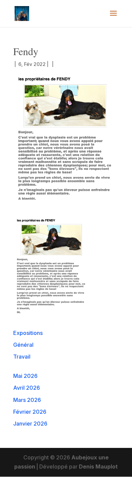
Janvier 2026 (30, 423)
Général (23, 344)
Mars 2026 (27, 399)
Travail (21, 356)
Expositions (28, 333)
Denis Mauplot (98, 466)
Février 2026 (29, 411)
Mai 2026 (25, 375)
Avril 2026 (26, 387)
